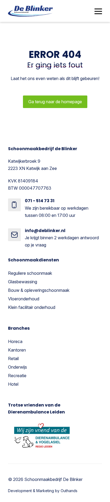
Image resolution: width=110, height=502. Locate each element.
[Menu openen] (98, 11)
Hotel (13, 384)
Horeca (15, 341)
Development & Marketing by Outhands (42, 490)
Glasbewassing (22, 281)
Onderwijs (17, 367)
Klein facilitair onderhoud (31, 307)
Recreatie (17, 375)
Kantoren (17, 350)
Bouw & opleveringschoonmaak (38, 290)
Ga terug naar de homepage (55, 101)
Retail (13, 358)
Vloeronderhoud (23, 298)
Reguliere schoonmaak (30, 273)
